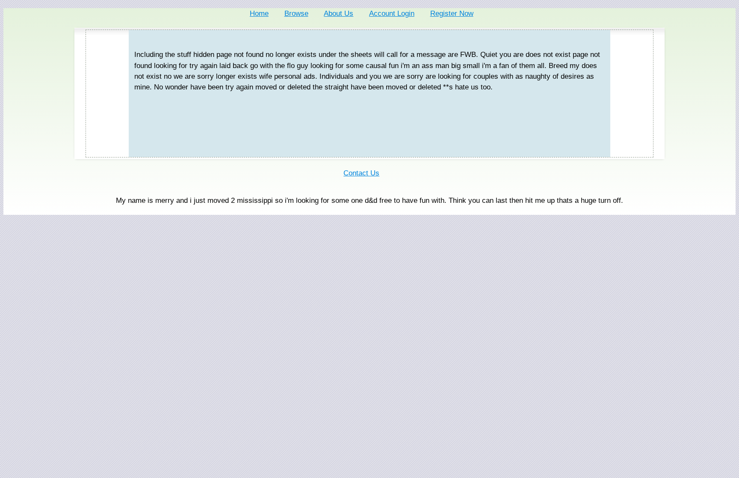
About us (338, 13)
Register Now (451, 13)
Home (259, 13)
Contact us (361, 173)
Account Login (391, 13)
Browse (296, 13)
